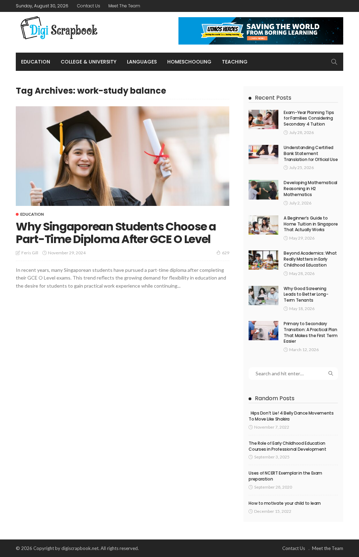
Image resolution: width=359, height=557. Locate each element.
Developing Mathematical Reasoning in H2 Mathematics (310, 188)
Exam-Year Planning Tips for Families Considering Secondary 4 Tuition (309, 118)
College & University (88, 61)
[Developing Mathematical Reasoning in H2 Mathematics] (263, 189)
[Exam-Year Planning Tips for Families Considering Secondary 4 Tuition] (263, 119)
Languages (142, 61)
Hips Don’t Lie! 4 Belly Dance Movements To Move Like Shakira (291, 416)
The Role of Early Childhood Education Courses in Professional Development (287, 446)
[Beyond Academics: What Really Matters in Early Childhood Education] (263, 260)
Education (35, 61)
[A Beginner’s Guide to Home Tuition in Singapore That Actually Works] (263, 225)
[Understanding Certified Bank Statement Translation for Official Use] (263, 154)
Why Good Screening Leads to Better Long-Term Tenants (306, 294)
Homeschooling (189, 61)
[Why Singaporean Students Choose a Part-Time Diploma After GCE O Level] (122, 156)
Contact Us (88, 6)
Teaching (235, 61)
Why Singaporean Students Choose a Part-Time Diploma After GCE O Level (116, 233)
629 (225, 252)
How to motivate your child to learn (284, 503)
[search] (334, 62)
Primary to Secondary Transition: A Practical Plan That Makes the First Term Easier (310, 332)
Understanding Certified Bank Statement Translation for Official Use (311, 153)
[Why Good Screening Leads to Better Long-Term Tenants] (263, 295)
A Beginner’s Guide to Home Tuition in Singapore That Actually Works (311, 224)
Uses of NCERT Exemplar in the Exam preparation (285, 476)
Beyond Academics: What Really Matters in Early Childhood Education (310, 259)
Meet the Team (124, 6)
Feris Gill (29, 252)
